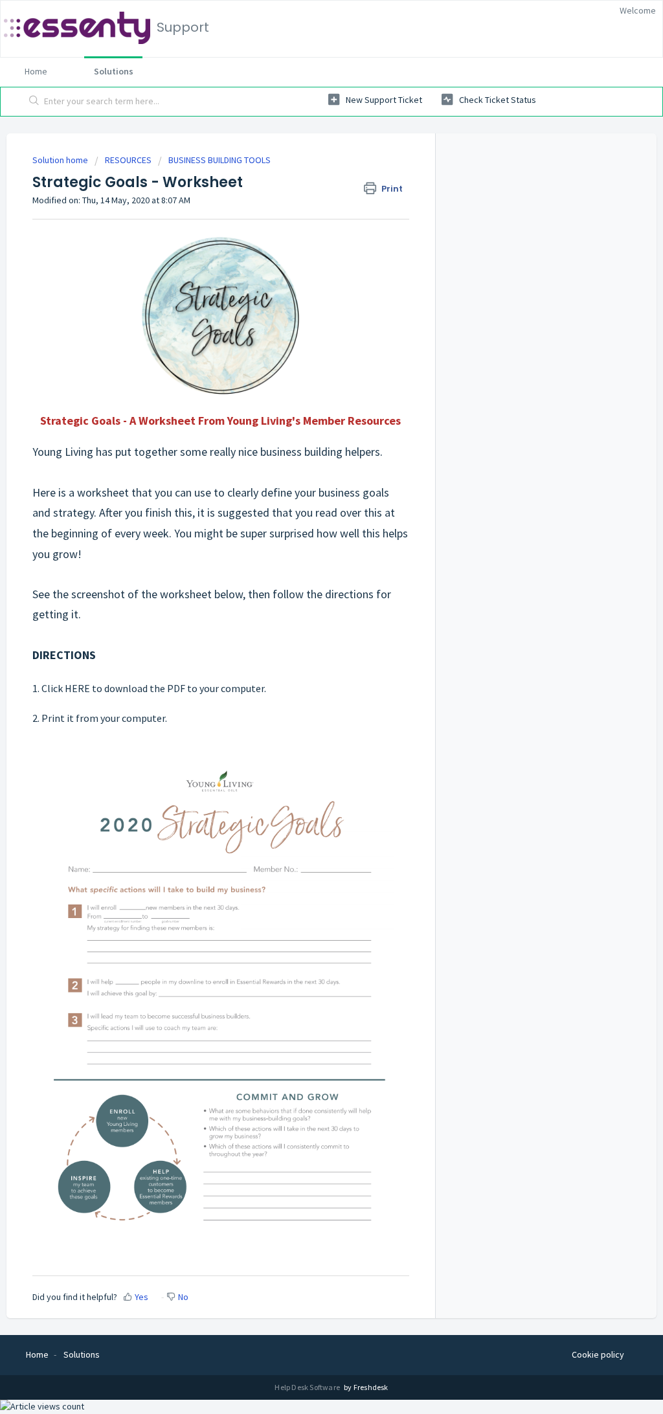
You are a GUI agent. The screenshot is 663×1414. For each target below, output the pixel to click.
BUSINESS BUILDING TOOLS (219, 160)
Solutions (113, 71)
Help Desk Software (308, 1387)
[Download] (307, 551)
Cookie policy (598, 1354)
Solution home (61, 160)
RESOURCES (128, 160)
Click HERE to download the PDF (113, 688)
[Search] (34, 102)
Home (36, 71)
